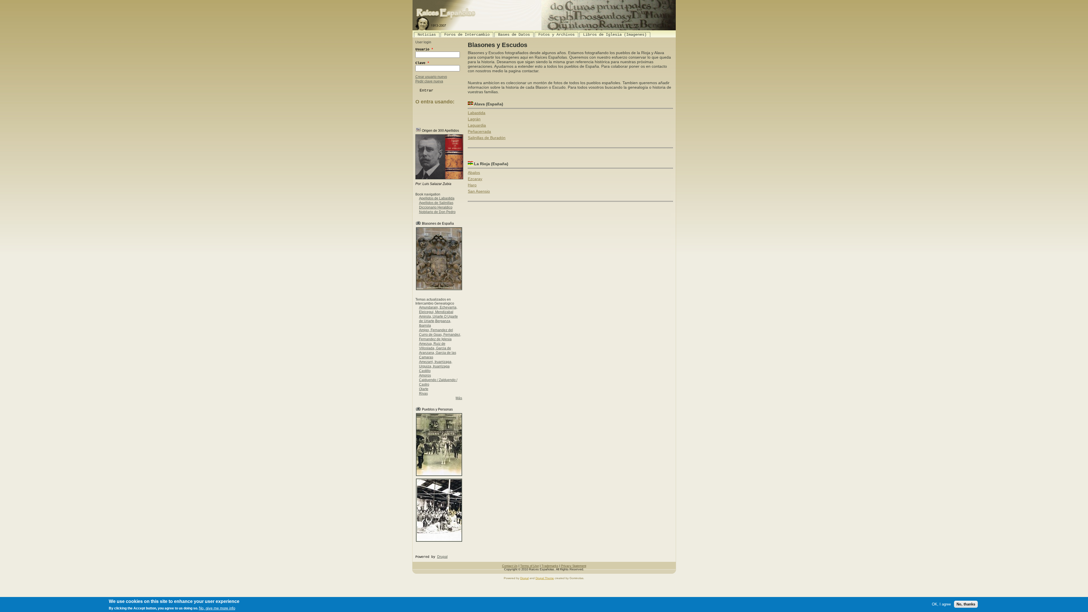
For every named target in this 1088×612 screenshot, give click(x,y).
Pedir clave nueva (429, 81)
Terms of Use (529, 566)
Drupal (442, 557)
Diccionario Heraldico (435, 207)
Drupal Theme (545, 578)
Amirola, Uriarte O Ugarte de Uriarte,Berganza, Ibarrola (438, 321)
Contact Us (510, 566)
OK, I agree (941, 604)
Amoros (425, 375)
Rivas (423, 394)
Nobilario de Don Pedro (437, 212)
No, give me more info (217, 608)
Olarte (423, 389)
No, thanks (966, 604)
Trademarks (549, 566)
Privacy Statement (573, 566)
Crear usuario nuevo (431, 77)
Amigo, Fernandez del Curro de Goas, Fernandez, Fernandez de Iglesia (440, 334)
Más (459, 398)
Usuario (424, 50)
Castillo (425, 371)
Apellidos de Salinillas (436, 203)
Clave (422, 63)
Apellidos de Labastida (436, 198)
